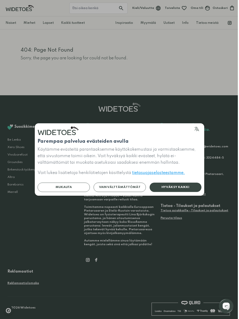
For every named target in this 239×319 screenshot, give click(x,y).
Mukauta (64, 187)
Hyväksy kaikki (175, 187)
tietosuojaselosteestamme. (158, 173)
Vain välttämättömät (120, 187)
